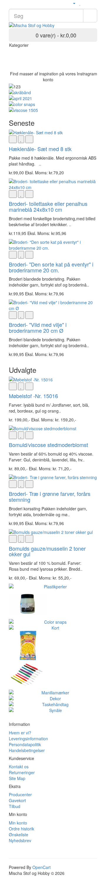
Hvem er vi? (20, 733)
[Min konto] (71, 3)
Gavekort (17, 800)
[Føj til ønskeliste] (21, 139)
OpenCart (41, 867)
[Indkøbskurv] (86, 3)
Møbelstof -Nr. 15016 (33, 396)
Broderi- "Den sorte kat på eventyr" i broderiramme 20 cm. (51, 267)
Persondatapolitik (25, 744)
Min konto (18, 823)
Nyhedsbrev (20, 840)
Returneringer (22, 772)
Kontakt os (19, 766)
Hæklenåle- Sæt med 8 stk (40, 149)
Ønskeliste (18, 834)
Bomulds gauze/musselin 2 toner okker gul (47, 551)
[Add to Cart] (13, 139)
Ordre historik (21, 829)
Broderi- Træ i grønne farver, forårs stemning (49, 496)
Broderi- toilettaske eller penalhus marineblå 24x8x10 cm (48, 206)
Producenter (20, 794)
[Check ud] (94, 3)
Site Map (17, 778)
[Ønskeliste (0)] (80, 3)
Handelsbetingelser (27, 750)
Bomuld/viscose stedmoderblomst (48, 444)
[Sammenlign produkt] (29, 139)
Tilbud (14, 806)
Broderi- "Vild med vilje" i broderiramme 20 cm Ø (38, 327)
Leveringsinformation (28, 738)
